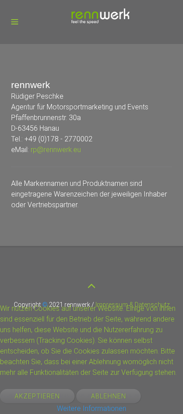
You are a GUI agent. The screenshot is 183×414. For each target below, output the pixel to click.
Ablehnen (108, 396)
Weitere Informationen (91, 408)
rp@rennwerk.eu (56, 149)
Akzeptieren (37, 396)
